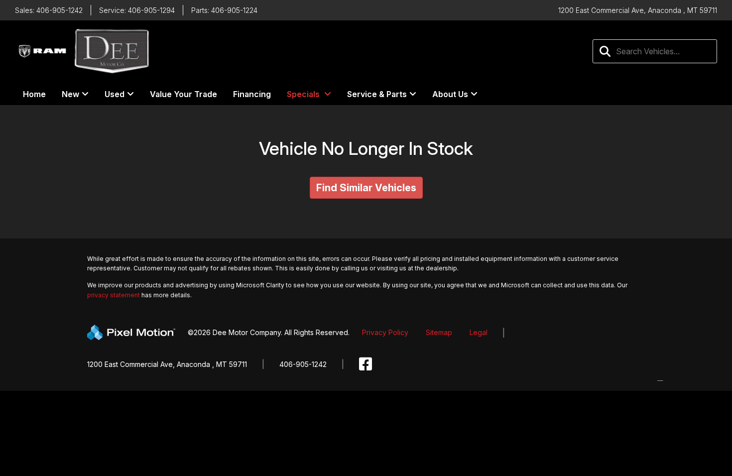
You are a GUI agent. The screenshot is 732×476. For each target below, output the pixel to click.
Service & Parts (377, 94)
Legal (479, 332)
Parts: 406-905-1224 (224, 10)
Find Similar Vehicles (366, 188)
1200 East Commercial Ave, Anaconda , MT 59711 (167, 364)
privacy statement (113, 295)
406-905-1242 (303, 364)
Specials (303, 94)
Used (114, 94)
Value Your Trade (183, 94)
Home (34, 94)
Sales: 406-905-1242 (49, 10)
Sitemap (439, 332)
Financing (252, 94)
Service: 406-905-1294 (137, 10)
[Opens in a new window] (365, 364)
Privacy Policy (385, 332)
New (70, 94)
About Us (450, 94)
